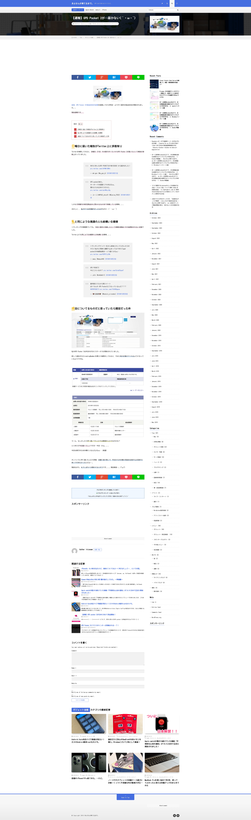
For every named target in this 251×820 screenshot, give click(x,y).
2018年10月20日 (122, 294)
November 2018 (156, 391)
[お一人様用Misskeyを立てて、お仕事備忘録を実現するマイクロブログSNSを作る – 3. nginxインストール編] (154, 105)
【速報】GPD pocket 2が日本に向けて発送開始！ (98, 614)
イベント (154, 493)
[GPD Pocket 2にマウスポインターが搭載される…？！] (76, 628)
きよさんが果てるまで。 (91, 815)
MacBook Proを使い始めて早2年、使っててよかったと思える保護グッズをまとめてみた (162, 782)
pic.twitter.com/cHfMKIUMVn (100, 168)
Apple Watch (90, 10)
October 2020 (156, 299)
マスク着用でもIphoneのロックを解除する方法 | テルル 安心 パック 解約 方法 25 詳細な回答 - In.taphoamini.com (165, 187)
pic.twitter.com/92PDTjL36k (100, 254)
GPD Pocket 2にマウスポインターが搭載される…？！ (100, 625)
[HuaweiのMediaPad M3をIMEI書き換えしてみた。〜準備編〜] (76, 582)
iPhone (104, 10)
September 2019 (157, 350)
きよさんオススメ (123, 736)
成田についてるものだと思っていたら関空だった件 (92, 136)
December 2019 (156, 335)
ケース (128, 777)
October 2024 (156, 218)
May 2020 (154, 315)
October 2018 (156, 396)
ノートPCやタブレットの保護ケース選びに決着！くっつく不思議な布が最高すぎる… (125, 781)
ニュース (156, 462)
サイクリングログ (159, 577)
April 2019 (155, 366)
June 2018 (155, 417)
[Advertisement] (125, 54)
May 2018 (154, 422)
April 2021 (155, 279)
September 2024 (157, 223)
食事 (155, 568)
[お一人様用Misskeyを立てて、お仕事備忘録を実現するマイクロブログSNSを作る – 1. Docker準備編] (154, 127)
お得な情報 (157, 441)
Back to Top (125, 797)
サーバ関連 (157, 457)
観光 (155, 563)
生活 (155, 482)
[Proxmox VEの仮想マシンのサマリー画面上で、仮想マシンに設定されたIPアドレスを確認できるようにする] (154, 94)
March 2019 (155, 371)
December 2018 (156, 386)
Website (74, 683)
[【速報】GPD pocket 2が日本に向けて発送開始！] (76, 617)
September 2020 (157, 304)
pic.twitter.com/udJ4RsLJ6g (100, 190)
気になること (91, 775)
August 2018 (156, 407)
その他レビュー (158, 544)
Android (84, 736)
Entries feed (156, 607)
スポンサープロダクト (160, 539)
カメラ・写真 (158, 452)
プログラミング (158, 467)
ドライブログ (158, 582)
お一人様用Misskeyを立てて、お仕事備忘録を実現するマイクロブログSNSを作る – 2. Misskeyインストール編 (165, 163)
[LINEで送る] (138, 77)
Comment (74, 650)
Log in (154, 602)
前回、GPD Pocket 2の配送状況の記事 (85, 105)
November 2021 (156, 258)
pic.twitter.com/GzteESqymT (114, 270)
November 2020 (156, 294)
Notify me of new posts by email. (83, 696)
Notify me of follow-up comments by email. (86, 692)
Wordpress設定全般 (160, 510)
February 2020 (156, 325)
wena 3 (98, 10)
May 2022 (154, 243)
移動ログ (154, 574)
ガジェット (100, 23)
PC (95, 23)
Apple (147, 738)
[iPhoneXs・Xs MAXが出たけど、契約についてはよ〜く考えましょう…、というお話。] (76, 571)
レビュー (154, 525)
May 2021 (154, 274)
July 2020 (155, 310)
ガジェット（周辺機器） (161, 534)
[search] (177, 9)
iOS (86, 775)
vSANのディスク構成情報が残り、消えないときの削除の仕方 (165, 205)
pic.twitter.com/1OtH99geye (110, 289)
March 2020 (155, 320)
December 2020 (156, 289)
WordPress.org (156, 617)
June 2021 (155, 269)
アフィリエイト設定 (160, 515)
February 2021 (156, 284)
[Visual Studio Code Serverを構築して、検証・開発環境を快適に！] (154, 84)
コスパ (130, 736)
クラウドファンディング (110, 23)
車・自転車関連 (158, 487)
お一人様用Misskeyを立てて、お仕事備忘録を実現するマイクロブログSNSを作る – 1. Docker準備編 (165, 178)
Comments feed (156, 612)
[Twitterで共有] (90, 77)
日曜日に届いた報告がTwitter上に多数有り (90, 129)
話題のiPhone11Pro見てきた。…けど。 (88, 778)
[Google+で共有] (102, 77)
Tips (153, 433)
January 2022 (156, 253)
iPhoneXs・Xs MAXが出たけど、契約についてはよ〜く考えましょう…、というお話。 (111, 568)
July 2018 (155, 412)
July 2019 (155, 356)
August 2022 (156, 238)
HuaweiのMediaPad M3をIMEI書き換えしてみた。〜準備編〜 (102, 579)
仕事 (155, 472)
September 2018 (157, 402)
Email (74, 675)
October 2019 (156, 345)
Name (74, 668)
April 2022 (155, 248)
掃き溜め (156, 591)
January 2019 (156, 381)
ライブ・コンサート (160, 496)
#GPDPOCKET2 (94, 289)
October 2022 (156, 233)
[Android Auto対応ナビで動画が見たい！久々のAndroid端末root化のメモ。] (76, 606)
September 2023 (157, 228)
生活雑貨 (156, 549)
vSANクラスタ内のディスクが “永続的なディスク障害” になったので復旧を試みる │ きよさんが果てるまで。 (165, 201)
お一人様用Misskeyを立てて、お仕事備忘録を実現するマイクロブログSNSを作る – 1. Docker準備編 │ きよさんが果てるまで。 (165, 157)
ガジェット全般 (87, 23)
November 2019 (156, 340)
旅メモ (154, 555)
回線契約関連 (158, 477)
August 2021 (156, 264)
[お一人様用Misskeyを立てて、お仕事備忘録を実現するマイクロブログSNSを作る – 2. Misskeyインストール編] (154, 116)
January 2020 (156, 330)
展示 (155, 501)
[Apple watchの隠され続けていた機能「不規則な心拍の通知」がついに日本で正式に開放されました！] (76, 593)
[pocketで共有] (126, 77)
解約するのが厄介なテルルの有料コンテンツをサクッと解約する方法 (165, 192)
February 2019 (156, 376)
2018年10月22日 (110, 259)
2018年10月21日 (112, 173)
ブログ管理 (155, 506)
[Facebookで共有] (78, 77)
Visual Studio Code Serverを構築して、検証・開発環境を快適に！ (169, 82)
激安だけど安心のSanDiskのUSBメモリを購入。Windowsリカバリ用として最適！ (124, 741)
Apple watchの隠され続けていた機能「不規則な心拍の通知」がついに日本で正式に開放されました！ (162, 743)
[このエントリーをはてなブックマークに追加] (114, 77)
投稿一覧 (97, 549)
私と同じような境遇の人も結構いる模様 (88, 133)
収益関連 (156, 520)
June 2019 (155, 361)
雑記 (153, 587)
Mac (155, 436)
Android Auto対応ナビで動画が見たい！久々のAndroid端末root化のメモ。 (107, 603)
